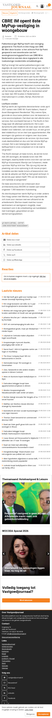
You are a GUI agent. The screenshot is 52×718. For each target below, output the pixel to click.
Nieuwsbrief (12, 683)
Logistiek (5, 656)
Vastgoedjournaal (8, 644)
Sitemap (5, 668)
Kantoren (5, 651)
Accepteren (43, 714)
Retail (4, 654)
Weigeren (30, 714)
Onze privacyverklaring (11, 637)
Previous (4, 502)
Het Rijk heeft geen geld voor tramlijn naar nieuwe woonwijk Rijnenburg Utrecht (19, 298)
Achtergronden (7, 646)
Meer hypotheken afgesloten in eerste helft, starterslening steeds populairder (20, 459)
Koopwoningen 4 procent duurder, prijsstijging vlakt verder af (16, 343)
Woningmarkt (7, 649)
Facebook (11, 698)
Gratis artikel (10, 223)
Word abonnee (26, 600)
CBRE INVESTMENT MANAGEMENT (15, 226)
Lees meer (29, 710)
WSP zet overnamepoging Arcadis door (19, 324)
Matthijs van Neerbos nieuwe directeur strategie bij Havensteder (18, 405)
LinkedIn (11, 693)
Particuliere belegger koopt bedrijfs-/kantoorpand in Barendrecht (16, 432)
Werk (4, 663)
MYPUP (21, 223)
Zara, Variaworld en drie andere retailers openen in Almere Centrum (18, 371)
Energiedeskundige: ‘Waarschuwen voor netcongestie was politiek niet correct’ (18, 453)
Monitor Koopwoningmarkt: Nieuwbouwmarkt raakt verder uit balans (18, 391)
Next (48, 502)
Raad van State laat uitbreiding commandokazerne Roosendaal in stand (17, 446)
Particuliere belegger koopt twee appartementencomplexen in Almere (16, 384)
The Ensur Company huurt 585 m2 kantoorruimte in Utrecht (16, 357)
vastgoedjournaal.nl (15, 678)
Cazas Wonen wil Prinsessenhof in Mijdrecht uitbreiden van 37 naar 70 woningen (20, 439)
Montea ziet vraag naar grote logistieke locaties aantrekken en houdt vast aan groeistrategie (22, 311)
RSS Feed (11, 688)
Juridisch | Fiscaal (8, 658)
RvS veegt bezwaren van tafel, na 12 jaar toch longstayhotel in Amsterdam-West (18, 305)
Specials (5, 666)
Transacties (6, 661)
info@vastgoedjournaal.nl (16, 634)
